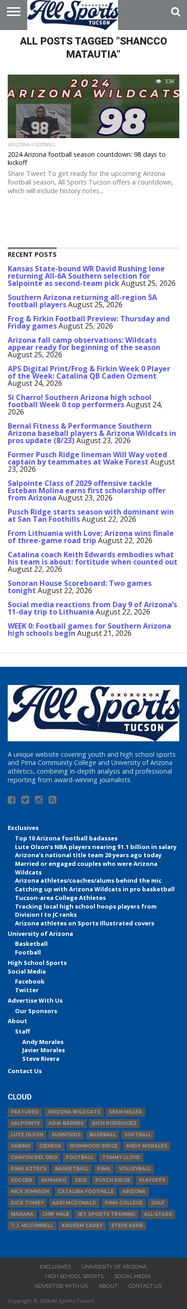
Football (28, 952)
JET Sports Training (106, 1214)
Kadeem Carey (82, 1226)
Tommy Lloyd (121, 1157)
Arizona (134, 1191)
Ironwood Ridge (94, 1146)
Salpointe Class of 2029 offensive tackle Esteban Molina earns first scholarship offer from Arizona (87, 490)
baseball (102, 1135)
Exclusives (23, 828)
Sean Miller (125, 1112)
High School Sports (37, 963)
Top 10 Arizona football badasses (66, 838)
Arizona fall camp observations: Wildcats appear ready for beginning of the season (84, 343)
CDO (81, 1180)
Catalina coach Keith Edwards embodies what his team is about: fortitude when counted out (92, 558)
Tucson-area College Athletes (60, 898)
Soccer (21, 1180)
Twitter (27, 990)
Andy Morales (43, 1042)
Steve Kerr (127, 1226)
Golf (158, 1203)
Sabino (20, 1146)
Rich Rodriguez (114, 1123)
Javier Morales (43, 1050)
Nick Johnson (30, 1191)
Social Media (27, 971)
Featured (25, 1112)
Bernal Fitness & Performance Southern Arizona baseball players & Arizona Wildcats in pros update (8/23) (92, 433)
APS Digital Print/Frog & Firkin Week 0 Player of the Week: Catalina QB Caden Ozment (89, 372)
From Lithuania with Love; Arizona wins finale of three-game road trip (91, 536)
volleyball (135, 1169)
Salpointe (25, 1123)
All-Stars (158, 1214)
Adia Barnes (66, 1123)
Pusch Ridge (112, 1180)
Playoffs (152, 1180)
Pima (103, 1169)
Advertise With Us (35, 1000)
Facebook (29, 981)
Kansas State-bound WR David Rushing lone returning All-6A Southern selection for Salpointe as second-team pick (86, 276)
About (17, 1021)
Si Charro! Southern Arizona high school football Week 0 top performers (80, 401)
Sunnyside (66, 1135)
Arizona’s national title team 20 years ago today (88, 855)
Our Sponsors (36, 1011)
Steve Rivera (40, 1058)
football (80, 1157)
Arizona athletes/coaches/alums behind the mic (88, 880)
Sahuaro (53, 1180)
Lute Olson (27, 1135)
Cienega (50, 1146)
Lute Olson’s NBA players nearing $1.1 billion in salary (96, 847)
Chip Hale (55, 1214)
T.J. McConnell (32, 1226)
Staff (22, 1031)
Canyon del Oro (34, 1157)
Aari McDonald (74, 1203)
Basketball (31, 943)
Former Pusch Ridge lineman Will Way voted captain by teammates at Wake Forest (87, 458)
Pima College (124, 1203)
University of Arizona (40, 933)
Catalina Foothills (85, 1191)
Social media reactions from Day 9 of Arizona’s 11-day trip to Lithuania (92, 608)
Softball (137, 1135)
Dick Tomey (27, 1203)
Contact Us (25, 1071)
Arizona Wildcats (74, 1112)
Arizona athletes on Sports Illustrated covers (84, 923)
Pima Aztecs (28, 1169)
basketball (72, 1169)
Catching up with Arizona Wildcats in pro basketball (95, 889)
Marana (22, 1214)
